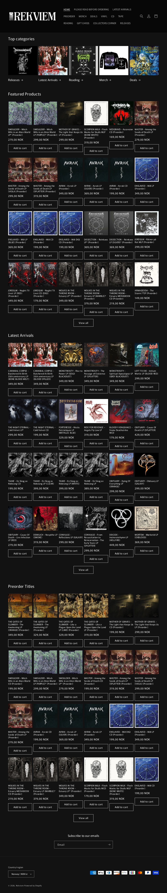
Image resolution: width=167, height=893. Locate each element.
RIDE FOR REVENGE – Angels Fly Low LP (94, 429)
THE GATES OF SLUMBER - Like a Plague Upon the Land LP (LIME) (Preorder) (70, 626)
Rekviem (20, 885)
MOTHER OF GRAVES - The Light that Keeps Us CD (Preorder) (121, 624)
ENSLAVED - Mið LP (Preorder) (144, 187)
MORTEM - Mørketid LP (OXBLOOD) (146, 536)
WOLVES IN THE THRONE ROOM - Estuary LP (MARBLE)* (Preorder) (95, 294)
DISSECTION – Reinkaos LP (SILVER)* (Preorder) (121, 241)
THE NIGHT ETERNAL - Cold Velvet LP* (19, 429)
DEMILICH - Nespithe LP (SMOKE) (45, 536)
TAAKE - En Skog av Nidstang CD (18, 482)
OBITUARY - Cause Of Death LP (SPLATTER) (145, 429)
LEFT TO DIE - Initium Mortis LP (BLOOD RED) (146, 372)
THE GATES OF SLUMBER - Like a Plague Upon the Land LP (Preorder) (95, 626)
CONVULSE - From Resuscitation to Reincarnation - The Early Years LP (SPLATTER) (94, 540)
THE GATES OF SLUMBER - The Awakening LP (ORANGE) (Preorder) (18, 626)
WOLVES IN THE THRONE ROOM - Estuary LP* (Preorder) (70, 293)
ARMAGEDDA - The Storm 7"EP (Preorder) (146, 292)
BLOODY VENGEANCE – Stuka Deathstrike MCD (121, 430)
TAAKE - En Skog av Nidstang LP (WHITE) (69, 482)
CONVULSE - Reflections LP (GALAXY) (71, 536)
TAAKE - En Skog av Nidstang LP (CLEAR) (43, 482)
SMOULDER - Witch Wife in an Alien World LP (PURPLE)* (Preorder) (45, 132)
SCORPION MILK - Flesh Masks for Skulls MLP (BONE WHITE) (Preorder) (95, 133)
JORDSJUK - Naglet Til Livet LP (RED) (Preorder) (19, 293)
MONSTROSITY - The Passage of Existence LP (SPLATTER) (94, 374)
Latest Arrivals (48, 80)
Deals (133, 80)
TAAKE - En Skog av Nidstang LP (94, 482)
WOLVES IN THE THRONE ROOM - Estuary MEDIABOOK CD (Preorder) (119, 294)
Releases (14, 80)
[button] (141, 16)
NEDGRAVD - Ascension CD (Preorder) (121, 131)
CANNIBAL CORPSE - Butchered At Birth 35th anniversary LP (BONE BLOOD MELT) (18, 375)
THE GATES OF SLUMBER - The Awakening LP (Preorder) (41, 626)
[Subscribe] (109, 844)
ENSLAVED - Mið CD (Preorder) (43, 241)
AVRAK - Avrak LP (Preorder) (67, 187)
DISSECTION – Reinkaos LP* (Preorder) (96, 241)
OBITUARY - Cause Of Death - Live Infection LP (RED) (19, 537)
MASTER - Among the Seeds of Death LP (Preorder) (145, 132)
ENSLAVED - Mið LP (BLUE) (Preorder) (17, 241)
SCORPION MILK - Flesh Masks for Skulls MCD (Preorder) (95, 788)
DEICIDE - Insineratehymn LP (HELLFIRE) (118, 537)
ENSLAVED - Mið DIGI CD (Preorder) (69, 241)
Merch (103, 80)
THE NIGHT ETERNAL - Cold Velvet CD (44, 429)
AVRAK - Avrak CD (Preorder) (118, 187)
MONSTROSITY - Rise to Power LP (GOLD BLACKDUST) (71, 374)
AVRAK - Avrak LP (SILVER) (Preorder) (93, 187)
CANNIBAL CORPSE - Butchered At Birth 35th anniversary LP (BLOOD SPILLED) (43, 375)
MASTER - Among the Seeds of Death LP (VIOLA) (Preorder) (19, 189)
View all (83, 323)
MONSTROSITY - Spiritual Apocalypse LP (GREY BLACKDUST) (121, 374)
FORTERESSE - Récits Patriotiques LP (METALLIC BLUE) (69, 430)
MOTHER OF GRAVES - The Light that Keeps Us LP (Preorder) (71, 132)
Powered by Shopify (33, 885)
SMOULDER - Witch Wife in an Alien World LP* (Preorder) (19, 132)
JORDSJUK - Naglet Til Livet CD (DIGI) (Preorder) (44, 293)
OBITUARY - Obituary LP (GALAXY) (147, 482)
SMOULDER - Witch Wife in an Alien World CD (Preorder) (19, 681)
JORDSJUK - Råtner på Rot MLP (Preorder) (145, 241)
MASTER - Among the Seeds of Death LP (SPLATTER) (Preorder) (44, 189)
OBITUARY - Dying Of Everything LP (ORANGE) (119, 484)
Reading (74, 80)
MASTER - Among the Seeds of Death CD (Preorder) (95, 681)
